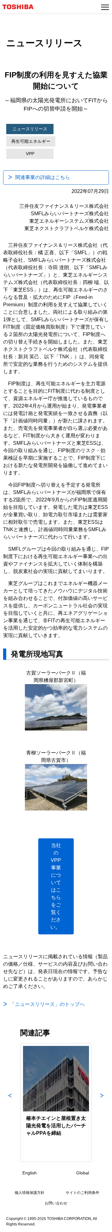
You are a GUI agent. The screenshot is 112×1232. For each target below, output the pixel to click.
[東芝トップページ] (20, 7)
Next (102, 1103)
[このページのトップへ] (100, 1223)
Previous (10, 1103)
